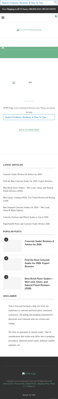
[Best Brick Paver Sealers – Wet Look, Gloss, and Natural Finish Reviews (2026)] (12, 283)
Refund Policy (31, 384)
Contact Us (31, 386)
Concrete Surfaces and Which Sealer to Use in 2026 (25, 217)
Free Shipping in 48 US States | (15, 9)
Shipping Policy (43, 384)
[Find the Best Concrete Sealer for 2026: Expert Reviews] (12, 264)
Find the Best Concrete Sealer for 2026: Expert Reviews (27, 181)
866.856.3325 (35, 9)
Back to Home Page (29, 130)
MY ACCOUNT (49, 9)
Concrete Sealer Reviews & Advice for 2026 (22, 174)
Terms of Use (8, 384)
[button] (55, 3)
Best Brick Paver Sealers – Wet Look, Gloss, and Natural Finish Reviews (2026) (39, 283)
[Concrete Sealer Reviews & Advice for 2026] (12, 246)
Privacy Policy (19, 384)
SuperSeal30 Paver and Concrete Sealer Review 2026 (26, 224)
